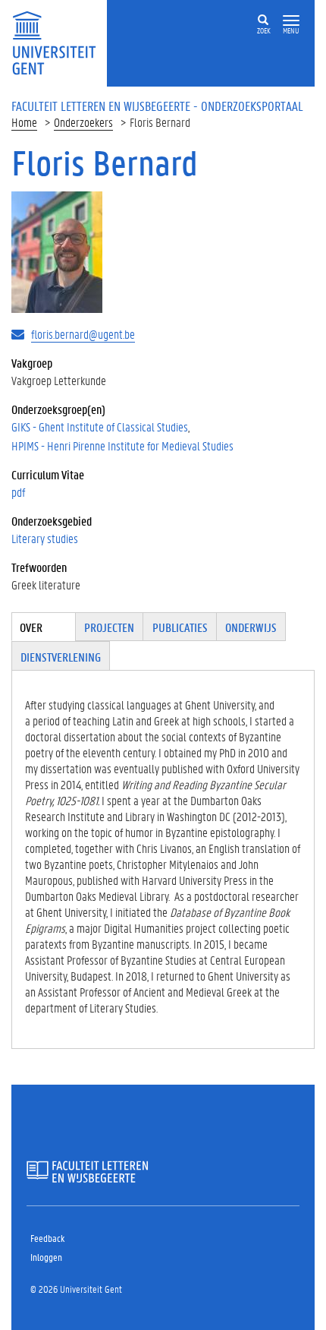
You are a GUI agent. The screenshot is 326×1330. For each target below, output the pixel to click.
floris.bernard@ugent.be (83, 334)
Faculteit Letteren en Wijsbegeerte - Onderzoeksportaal (157, 105)
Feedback (47, 1237)
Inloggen (46, 1256)
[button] (291, 21)
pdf (18, 492)
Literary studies (44, 538)
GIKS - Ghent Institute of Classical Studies (99, 426)
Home (24, 122)
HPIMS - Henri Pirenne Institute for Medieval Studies (122, 445)
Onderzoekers (83, 122)
